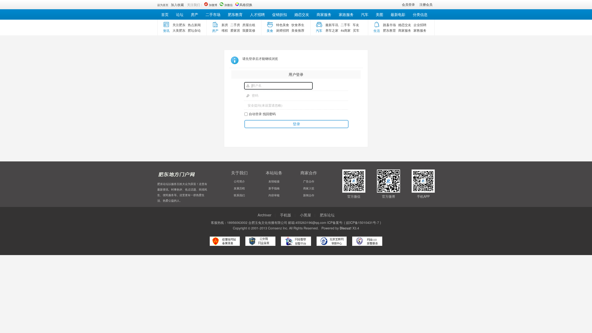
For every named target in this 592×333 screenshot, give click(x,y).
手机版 (285, 215)
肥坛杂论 (194, 30)
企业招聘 (419, 24)
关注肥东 (179, 24)
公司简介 (239, 181)
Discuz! (346, 228)
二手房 (235, 24)
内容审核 (274, 195)
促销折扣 (279, 14)
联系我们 (239, 195)
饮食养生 (297, 24)
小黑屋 (305, 215)
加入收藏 (177, 4)
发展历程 (239, 188)
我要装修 (248, 30)
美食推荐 (297, 30)
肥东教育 (235, 14)
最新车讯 (331, 24)
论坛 (179, 14)
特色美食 (282, 24)
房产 (194, 14)
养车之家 (331, 30)
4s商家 (346, 30)
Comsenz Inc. (278, 228)
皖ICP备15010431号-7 (362, 222)
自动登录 (255, 113)
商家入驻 (308, 188)
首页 (165, 14)
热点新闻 (194, 24)
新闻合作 (308, 195)
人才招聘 (257, 14)
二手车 (345, 24)
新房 (225, 24)
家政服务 (346, 14)
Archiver (264, 215)
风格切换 (245, 4)
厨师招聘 (282, 30)
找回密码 (269, 113)
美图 (379, 14)
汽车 (364, 14)
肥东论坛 (327, 215)
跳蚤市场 (389, 24)
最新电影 (398, 14)
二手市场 (213, 14)
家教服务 (419, 30)
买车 (356, 30)
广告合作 (308, 181)
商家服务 (324, 14)
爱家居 (235, 30)
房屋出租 (248, 24)
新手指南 (274, 188)
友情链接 (274, 181)
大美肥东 (179, 30)
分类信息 (420, 14)
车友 (356, 24)
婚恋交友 (301, 14)
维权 (225, 30)
